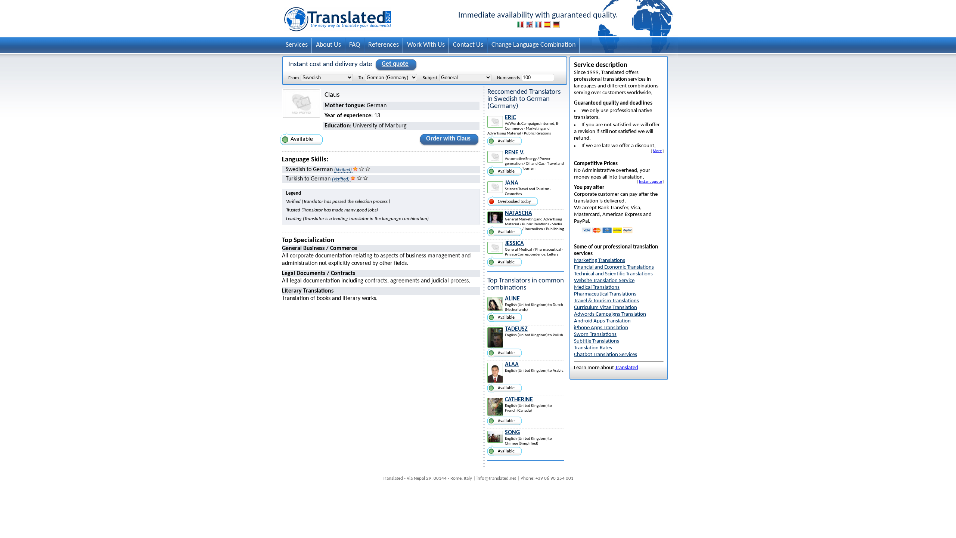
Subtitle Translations (596, 341)
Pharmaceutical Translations (605, 294)
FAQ (354, 45)
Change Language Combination (533, 45)
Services (297, 45)
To (360, 77)
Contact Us (468, 45)
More (657, 151)
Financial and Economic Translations (614, 267)
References (383, 45)
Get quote (395, 64)
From (293, 77)
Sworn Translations (595, 334)
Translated (626, 368)
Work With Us (426, 45)
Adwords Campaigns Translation (610, 314)
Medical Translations (597, 287)
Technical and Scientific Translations (613, 274)
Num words (508, 77)
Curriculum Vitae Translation (605, 307)
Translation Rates (593, 348)
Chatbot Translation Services (605, 355)
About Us (328, 45)
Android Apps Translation (602, 321)
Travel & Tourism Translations (606, 301)
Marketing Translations (599, 260)
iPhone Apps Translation (601, 328)
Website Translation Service (604, 281)
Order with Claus (448, 139)
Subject (430, 77)
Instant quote (650, 181)
